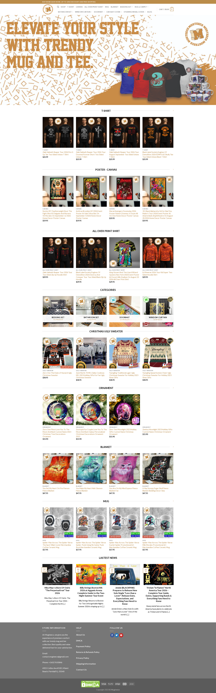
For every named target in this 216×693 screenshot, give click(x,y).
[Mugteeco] (47, 9)
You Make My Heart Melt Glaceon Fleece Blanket (89, 489)
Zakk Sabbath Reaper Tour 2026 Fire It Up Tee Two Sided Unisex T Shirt (58, 153)
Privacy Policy (82, 658)
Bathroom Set (65, 12)
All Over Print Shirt (93, 7)
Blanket (114, 7)
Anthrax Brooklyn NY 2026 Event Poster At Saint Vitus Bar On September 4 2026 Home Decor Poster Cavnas (89, 214)
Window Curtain (83, 12)
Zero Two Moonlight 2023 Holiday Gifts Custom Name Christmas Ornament (122, 431)
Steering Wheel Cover (134, 12)
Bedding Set (125, 7)
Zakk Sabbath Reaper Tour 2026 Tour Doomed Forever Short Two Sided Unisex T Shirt (91, 154)
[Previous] (43, 142)
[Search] (58, 6)
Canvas (79, 7)
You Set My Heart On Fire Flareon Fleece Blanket (56, 489)
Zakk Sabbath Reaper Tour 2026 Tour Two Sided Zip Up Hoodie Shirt (57, 273)
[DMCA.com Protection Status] (90, 684)
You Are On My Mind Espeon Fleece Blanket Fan (123, 489)
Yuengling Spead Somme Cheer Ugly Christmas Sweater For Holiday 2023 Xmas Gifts (157, 375)
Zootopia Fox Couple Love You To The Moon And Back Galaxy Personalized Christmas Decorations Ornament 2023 (91, 433)
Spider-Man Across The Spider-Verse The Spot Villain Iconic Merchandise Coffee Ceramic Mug (57, 545)
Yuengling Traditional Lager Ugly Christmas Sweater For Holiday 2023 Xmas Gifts (123, 375)
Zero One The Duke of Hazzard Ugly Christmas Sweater (57, 374)
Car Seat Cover (113, 12)
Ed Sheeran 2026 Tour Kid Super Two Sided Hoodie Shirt (157, 273)
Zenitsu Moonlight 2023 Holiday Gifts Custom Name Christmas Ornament (157, 430)
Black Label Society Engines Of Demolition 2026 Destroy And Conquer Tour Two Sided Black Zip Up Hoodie (91, 275)
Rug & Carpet (141, 7)
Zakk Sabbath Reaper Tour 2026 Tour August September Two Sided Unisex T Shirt (124, 154)
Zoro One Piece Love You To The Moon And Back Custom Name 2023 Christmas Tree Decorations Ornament (57, 433)
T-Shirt (70, 7)
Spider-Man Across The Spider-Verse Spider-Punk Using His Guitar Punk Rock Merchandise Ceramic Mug (91, 545)
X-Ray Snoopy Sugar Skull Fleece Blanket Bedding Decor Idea (155, 489)
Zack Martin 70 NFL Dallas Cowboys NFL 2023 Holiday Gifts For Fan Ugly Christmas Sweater (90, 375)
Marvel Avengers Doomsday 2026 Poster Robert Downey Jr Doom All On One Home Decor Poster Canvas (123, 213)
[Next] (173, 142)
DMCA (79, 640)
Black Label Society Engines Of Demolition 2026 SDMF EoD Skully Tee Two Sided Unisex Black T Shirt (157, 154)
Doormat (98, 12)
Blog (149, 12)
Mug (107, 7)
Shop (63, 7)
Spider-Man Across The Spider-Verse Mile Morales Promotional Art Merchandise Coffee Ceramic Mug (157, 545)
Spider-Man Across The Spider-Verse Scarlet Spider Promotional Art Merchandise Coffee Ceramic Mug (124, 545)
